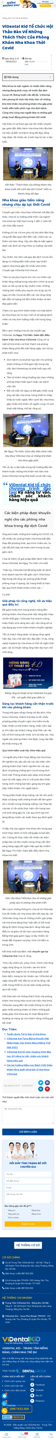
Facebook (47, 1082)
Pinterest (47, 1089)
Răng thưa (36, 1210)
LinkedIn (40, 1089)
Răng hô (11, 1210)
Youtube (40, 1390)
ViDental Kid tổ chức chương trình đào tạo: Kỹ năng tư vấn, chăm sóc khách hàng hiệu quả (29, 1056)
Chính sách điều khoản (15, 1390)
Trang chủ (6, 18)
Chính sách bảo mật (13, 1385)
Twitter (40, 1082)
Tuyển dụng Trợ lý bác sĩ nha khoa (26, 1034)
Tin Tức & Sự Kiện (19, 18)
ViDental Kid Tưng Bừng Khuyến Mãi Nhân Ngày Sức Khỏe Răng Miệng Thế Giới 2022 (28, 1043)
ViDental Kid (34, 1424)
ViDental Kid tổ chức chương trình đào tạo (30, 488)
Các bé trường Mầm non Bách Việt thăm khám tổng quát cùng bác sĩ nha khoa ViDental (30, 1069)
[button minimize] (50, 77)
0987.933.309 (19, 1409)
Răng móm (36, 1214)
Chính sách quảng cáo (14, 1381)
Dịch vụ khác (13, 1217)
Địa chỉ (39, 1395)
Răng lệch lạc (13, 1214)
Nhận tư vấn (28, 1224)
